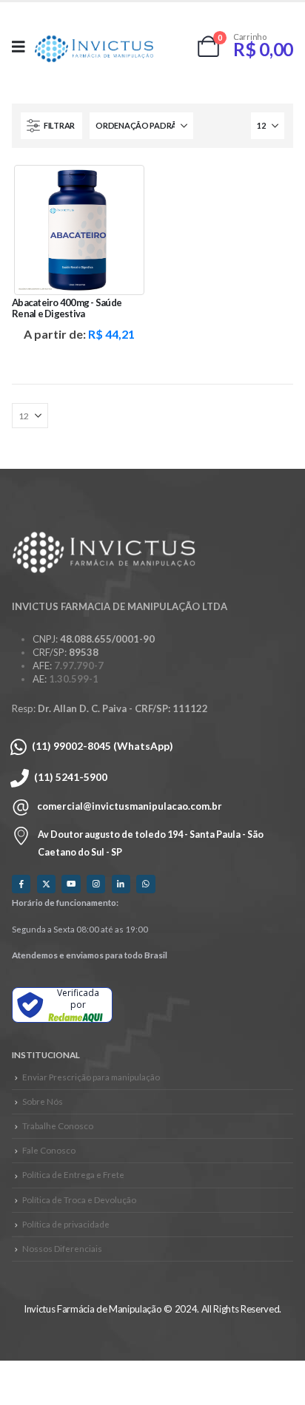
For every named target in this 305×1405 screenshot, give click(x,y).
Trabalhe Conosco (57, 1125)
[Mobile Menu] (23, 46)
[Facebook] (21, 884)
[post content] (79, 230)
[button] (51, 125)
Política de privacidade (66, 1224)
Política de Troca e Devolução (79, 1199)
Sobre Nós (42, 1101)
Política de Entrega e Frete (73, 1174)
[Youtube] (70, 884)
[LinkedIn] (121, 884)
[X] (46, 884)
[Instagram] (96, 884)
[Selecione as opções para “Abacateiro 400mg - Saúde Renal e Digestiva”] (122, 187)
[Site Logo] (94, 49)
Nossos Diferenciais (62, 1248)
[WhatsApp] (145, 884)
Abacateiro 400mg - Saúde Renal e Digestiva (66, 308)
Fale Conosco (49, 1150)
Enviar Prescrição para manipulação (91, 1076)
